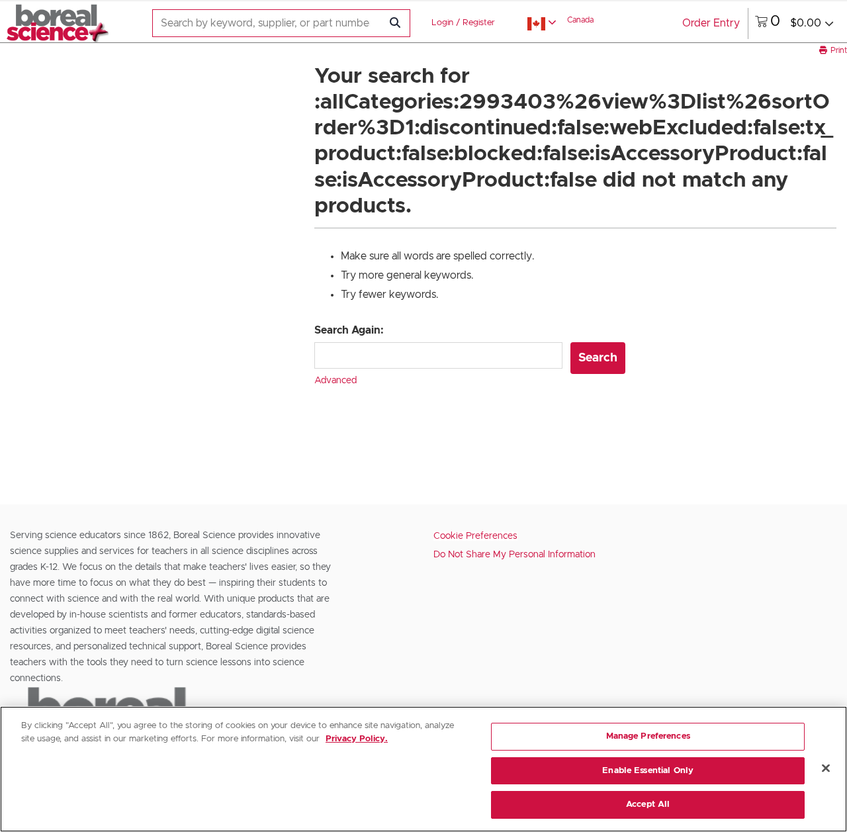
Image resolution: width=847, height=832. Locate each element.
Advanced (335, 380)
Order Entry (711, 23)
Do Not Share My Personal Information (514, 554)
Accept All (648, 804)
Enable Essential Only (647, 770)
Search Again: (349, 330)
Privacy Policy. (357, 739)
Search (597, 358)
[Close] (825, 768)
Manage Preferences (648, 736)
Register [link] (479, 23)
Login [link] (442, 23)
